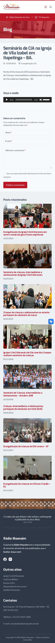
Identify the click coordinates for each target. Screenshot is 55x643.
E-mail (8, 141)
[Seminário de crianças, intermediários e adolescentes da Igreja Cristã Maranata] (27, 256)
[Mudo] (40, 99)
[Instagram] (10, 559)
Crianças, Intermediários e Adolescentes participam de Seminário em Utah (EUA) (23, 407)
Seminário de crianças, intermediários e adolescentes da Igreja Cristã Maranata (22, 273)
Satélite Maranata (11, 590)
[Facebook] (5, 559)
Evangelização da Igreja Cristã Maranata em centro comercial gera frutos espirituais (25, 233)
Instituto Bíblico (10, 579)
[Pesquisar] (51, 7)
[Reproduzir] (6, 99)
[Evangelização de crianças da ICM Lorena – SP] (27, 430)
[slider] (46, 99)
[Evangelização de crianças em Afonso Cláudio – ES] (27, 468)
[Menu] (45, 7)
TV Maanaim (43, 17)
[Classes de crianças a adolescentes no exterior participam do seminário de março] (27, 296)
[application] (27, 99)
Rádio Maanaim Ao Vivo (19, 17)
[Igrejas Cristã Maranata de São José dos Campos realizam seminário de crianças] (27, 336)
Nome (8, 132)
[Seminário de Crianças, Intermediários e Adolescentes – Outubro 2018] (27, 377)
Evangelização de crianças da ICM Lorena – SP (25, 446)
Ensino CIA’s (9, 583)
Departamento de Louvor (15, 586)
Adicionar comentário (15, 150)
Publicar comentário (15, 185)
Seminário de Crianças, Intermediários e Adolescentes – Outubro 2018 (22, 394)
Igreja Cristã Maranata (13, 576)
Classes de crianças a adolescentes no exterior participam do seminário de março (26, 314)
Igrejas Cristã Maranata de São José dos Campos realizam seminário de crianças (27, 354)
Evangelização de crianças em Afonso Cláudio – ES (26, 485)
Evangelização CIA (28, 63)
